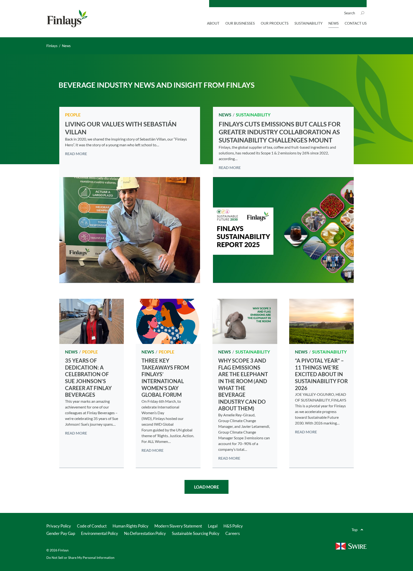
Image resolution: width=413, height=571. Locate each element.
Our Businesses (240, 23)
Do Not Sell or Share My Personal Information (80, 557)
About (213, 23)
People (73, 115)
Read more (76, 153)
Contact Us (356, 23)
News (333, 23)
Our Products (274, 23)
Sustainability (308, 23)
